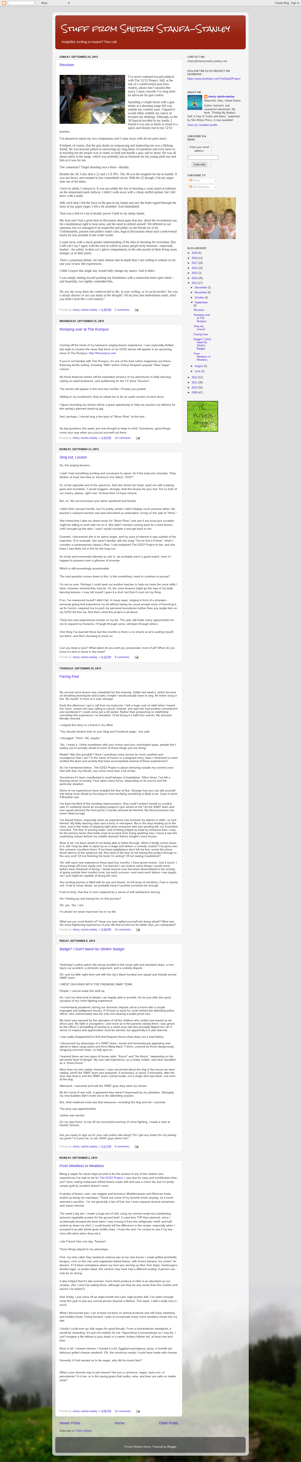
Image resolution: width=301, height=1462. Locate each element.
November (201, 292)
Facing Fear (69, 676)
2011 (195, 382)
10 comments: (123, 1411)
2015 (195, 273)
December (201, 287)
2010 (195, 387)
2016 (195, 268)
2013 (195, 283)
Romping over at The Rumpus (84, 329)
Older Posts (168, 1423)
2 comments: (123, 309)
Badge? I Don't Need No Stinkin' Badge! (92, 949)
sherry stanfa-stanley (221, 96)
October (200, 297)
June (198, 371)
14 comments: (123, 438)
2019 (195, 253)
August (199, 366)
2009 (195, 392)
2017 (195, 263)
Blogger (171, 1446)
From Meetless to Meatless (82, 1166)
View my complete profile (202, 125)
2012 (195, 377)
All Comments (200, 187)
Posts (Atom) (84, 1430)
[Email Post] (136, 309)
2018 (195, 258)
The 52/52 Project (111, 1177)
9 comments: (123, 657)
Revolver (67, 65)
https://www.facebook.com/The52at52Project (213, 78)
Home (119, 1423)
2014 (195, 278)
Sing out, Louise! (73, 457)
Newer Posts (69, 1423)
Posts (196, 180)
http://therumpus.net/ (102, 353)
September (201, 302)
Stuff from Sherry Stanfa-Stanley (145, 28)
